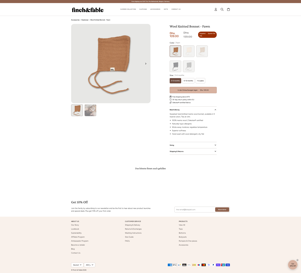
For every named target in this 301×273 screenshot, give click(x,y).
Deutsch (76, 265)
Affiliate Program (78, 237)
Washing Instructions (133, 233)
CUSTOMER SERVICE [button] (133, 221)
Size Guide (129, 237)
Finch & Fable (77, 270)
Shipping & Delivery (132, 225)
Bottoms (182, 233)
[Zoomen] (110, 63)
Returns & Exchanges (133, 229)
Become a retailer (78, 245)
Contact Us (75, 253)
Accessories (75, 20)
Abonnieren (222, 209)
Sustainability (76, 233)
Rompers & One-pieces (188, 241)
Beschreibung (174, 110)
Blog (73, 249)
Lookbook (75, 229)
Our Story (75, 225)
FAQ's (127, 241)
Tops (181, 229)
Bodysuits (183, 237)
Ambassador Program (79, 241)
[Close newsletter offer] (297, 260)
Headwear (85, 20)
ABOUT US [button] (75, 221)
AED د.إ (88, 265)
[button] (143, 9)
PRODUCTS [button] (183, 221)
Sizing (172, 145)
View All (182, 225)
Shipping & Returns (176, 151)
